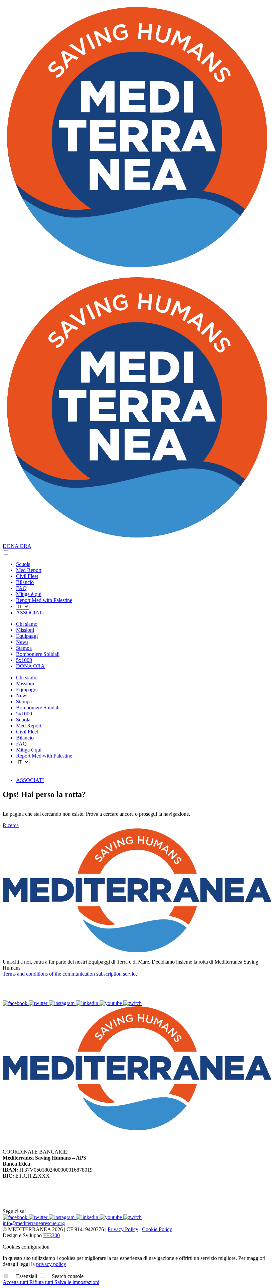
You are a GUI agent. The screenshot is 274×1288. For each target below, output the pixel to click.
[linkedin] (88, 1003)
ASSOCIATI (30, 612)
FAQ (21, 588)
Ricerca (11, 825)
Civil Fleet (27, 576)
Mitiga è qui (28, 594)
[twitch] (132, 1003)
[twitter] (39, 1003)
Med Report (28, 570)
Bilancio (25, 582)
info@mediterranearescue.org (34, 1223)
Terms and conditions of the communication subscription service (70, 974)
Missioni (25, 630)
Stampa (24, 648)
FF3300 (51, 1235)
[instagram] (62, 1003)
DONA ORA (17, 546)
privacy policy (51, 1264)
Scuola (23, 564)
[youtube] (111, 1003)
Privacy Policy (123, 1229)
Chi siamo (26, 624)
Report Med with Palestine (44, 600)
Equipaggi (27, 636)
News (22, 642)
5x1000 (24, 660)
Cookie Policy (157, 1229)
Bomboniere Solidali (37, 654)
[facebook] (16, 1003)
